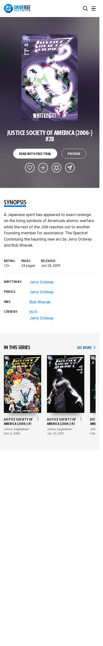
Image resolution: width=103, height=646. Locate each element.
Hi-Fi (33, 311)
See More (86, 347)
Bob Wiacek (39, 302)
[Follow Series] (56, 168)
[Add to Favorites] (29, 168)
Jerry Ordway (41, 282)
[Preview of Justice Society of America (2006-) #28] (50, 77)
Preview (74, 154)
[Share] (70, 168)
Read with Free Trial (35, 154)
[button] (85, 8)
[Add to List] (43, 168)
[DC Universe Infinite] (17, 8)
